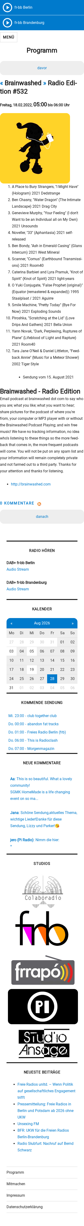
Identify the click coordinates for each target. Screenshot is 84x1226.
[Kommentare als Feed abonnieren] (42, 504)
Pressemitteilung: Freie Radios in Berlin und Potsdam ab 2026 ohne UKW (46, 1110)
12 (32, 660)
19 (32, 669)
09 (72, 651)
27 (11, 642)
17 (11, 669)
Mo (11, 633)
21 (52, 669)
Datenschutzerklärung (25, 1207)
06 (42, 651)
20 (42, 669)
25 (22, 678)
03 (11, 651)
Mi (32, 633)
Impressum (16, 1195)
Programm (15, 1172)
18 (22, 669)
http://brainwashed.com (31, 484)
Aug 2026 (42, 623)
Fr (52, 633)
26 (32, 678)
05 (32, 651)
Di (21, 633)
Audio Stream (18, 569)
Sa (62, 633)
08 (62, 651)
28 (22, 642)
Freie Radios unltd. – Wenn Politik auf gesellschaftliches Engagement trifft (46, 1091)
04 (22, 651)
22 (62, 669)
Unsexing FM (28, 1124)
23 (72, 669)
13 (42, 660)
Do (42, 633)
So (72, 633)
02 (72, 642)
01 (62, 642)
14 (52, 660)
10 (11, 660)
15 (62, 660)
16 (72, 660)
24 (11, 678)
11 (22, 660)
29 (32, 642)
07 (52, 651)
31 (52, 642)
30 (42, 642)
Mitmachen (16, 1184)
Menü (8, 37)
